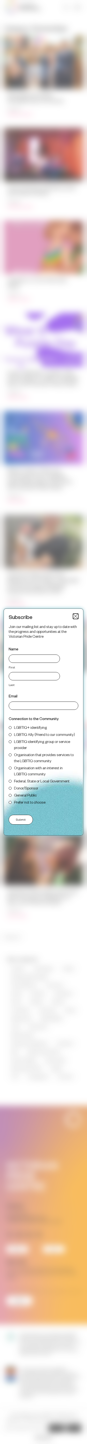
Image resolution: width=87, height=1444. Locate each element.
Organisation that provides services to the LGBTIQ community (44, 757)
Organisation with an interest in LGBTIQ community (38, 770)
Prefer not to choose (29, 802)
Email (13, 696)
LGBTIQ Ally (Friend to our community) (44, 734)
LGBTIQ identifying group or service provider (42, 744)
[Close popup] (75, 616)
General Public (25, 795)
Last (11, 685)
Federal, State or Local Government (42, 781)
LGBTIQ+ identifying (30, 727)
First (12, 667)
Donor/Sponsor (26, 788)
